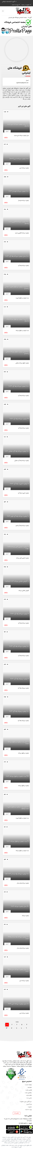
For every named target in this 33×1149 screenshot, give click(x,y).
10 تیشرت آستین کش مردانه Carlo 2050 (18, 548)
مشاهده (6, 137)
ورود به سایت (28, 1109)
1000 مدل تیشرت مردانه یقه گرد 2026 (17, 256)
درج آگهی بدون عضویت (26, 1101)
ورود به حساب (15, 5)
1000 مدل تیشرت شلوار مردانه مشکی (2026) (17, 353)
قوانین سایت (28, 1090)
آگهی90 (30, 17)
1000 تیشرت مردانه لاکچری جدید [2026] (18, 223)
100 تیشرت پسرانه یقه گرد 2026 (19, 711)
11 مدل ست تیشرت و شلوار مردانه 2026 (18, 743)
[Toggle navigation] (2, 11)
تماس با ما (29, 1098)
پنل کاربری (29, 1104)
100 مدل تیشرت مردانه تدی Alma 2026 (18, 970)
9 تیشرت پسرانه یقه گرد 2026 (19, 679)
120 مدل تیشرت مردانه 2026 (20, 906)
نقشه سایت (29, 1095)
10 (21, 1028)
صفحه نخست (28, 1085)
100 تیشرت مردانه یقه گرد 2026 (19, 646)
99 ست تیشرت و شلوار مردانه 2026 (18, 841)
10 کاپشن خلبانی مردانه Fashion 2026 (17, 581)
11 (16, 1028)
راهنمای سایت (28, 1093)
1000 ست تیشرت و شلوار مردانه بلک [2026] (17, 320)
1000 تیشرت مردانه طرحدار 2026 (19, 191)
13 (6, 1028)
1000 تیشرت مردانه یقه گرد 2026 (19, 386)
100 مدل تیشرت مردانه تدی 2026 (18, 1004)
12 (11, 1028)
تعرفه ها (30, 1087)
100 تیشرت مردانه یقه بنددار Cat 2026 (17, 874)
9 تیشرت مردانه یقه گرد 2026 (19, 614)
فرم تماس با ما (11, 1119)
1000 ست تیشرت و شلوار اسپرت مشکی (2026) (16, 288)
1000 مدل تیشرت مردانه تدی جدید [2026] (18, 125)
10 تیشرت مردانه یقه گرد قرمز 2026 (18, 516)
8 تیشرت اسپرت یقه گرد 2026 (19, 484)
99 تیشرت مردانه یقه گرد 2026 (19, 419)
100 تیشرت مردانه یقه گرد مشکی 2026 (17, 451)
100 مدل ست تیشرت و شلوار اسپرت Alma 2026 (18, 808)
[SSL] (11, 1074)
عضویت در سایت (25, 5)
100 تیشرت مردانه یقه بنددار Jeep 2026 (18, 938)
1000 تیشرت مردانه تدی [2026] (19, 159)
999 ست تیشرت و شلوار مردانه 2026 (17, 776)
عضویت (30, 1107)
